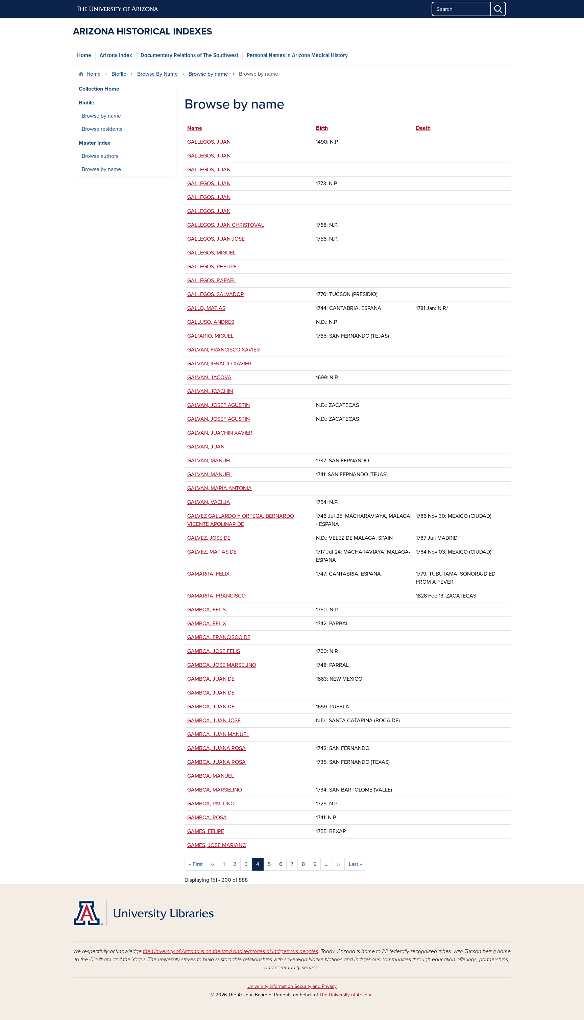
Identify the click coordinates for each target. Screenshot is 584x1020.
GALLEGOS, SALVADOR (215, 294)
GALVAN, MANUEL (209, 460)
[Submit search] (498, 9)
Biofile (119, 74)
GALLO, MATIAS (206, 308)
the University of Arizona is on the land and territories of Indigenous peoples (230, 951)
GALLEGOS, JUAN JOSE (216, 239)
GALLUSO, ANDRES (210, 322)
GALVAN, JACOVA (209, 377)
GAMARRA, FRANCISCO (216, 595)
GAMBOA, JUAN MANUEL (218, 734)
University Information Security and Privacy (292, 986)
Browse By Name (157, 74)
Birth (322, 128)
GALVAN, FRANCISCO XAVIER (223, 349)
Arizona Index (116, 55)
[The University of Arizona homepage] (117, 9)
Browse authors (100, 156)
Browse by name (208, 74)
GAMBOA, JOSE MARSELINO (221, 665)
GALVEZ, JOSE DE (208, 538)
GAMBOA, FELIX (206, 623)
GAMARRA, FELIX (208, 573)
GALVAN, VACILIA (208, 502)
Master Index (94, 143)
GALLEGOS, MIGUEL (211, 252)
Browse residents (102, 129)
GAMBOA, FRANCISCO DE (218, 637)
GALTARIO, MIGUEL (210, 336)
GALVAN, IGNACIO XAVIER (219, 363)
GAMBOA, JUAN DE (211, 679)
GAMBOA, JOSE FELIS (213, 651)
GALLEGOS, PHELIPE (212, 266)
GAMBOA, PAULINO (211, 803)
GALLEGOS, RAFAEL (211, 280)
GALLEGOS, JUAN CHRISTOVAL (225, 225)
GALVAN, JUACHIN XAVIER (219, 433)
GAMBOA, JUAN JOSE (214, 720)
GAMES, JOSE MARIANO (216, 845)
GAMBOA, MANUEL (210, 776)
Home (84, 55)
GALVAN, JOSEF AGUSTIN (218, 405)
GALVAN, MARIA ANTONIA (219, 488)
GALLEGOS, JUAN (208, 142)
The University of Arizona (345, 995)
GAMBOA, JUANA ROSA (216, 748)
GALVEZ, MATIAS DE (212, 552)
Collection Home (99, 89)
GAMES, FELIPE (205, 831)
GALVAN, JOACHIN (210, 391)
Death (423, 128)
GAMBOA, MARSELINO (214, 789)
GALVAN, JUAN (205, 446)
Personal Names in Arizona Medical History (297, 55)
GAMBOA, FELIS (206, 609)
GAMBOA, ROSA (207, 817)
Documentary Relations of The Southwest (189, 55)
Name (198, 128)
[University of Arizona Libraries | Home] (143, 913)
